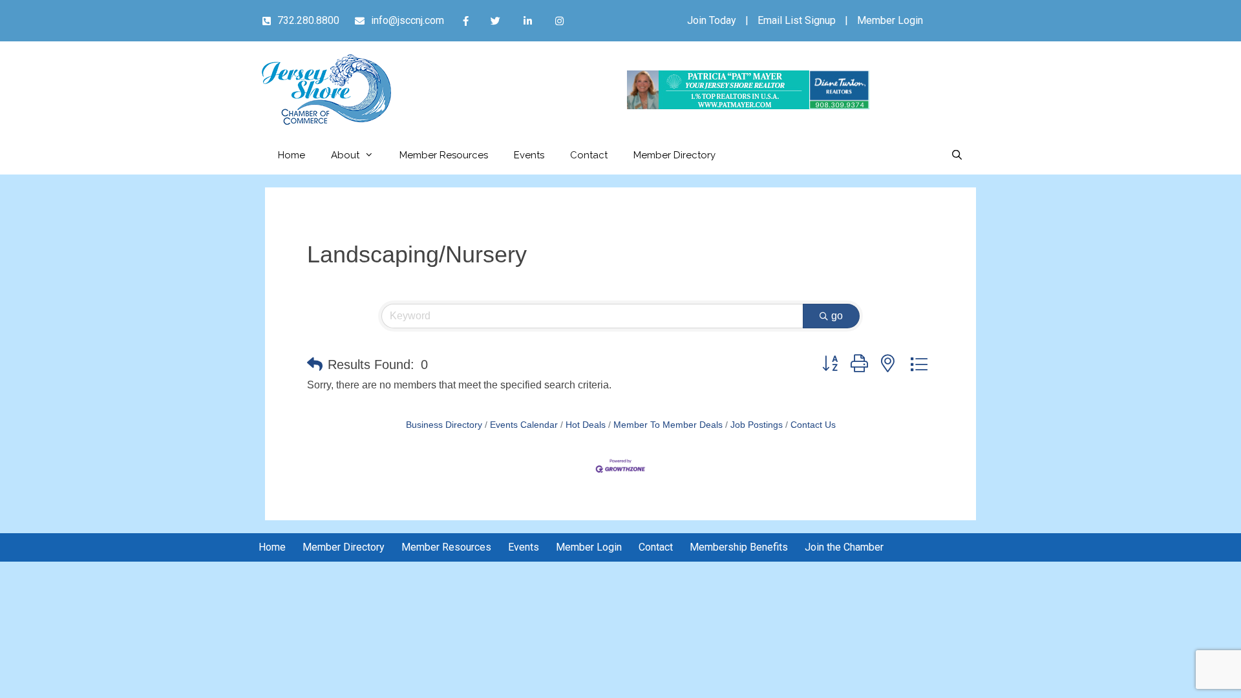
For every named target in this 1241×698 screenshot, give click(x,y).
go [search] (837, 315)
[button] (315, 364)
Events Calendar (524, 425)
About (345, 155)
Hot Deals (586, 425)
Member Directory (674, 155)
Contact (589, 155)
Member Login (890, 20)
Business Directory (444, 425)
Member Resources (443, 155)
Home (291, 155)
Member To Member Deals (668, 425)
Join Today (711, 20)
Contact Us (813, 425)
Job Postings (756, 425)
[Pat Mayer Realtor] (748, 106)
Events (529, 155)
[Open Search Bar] (957, 155)
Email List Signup (797, 20)
